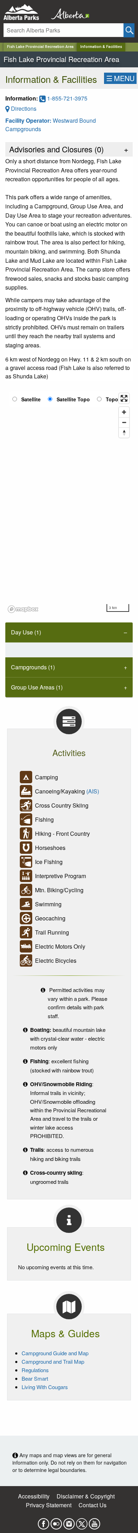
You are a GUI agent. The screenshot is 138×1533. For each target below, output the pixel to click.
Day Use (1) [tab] (26, 632)
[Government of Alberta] (68, 12)
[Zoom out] (124, 422)
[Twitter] (81, 1521)
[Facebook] (43, 1521)
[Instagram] (69, 1521)
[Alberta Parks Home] (26, 12)
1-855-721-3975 (66, 98)
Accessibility (34, 1496)
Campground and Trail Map (53, 1361)
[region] (69, 502)
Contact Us (93, 1505)
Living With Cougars (45, 1387)
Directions (23, 108)
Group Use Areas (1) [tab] (37, 687)
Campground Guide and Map (55, 1353)
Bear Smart (35, 1378)
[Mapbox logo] (23, 609)
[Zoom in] (124, 412)
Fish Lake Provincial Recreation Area (40, 46)
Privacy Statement (48, 1505)
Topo (112, 399)
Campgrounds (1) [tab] (33, 667)
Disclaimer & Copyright (86, 1496)
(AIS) (92, 791)
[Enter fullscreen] (124, 398)
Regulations (35, 1370)
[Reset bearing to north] (124, 432)
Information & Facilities (101, 46)
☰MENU (120, 78)
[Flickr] (56, 1521)
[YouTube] (94, 1521)
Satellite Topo (73, 399)
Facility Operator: (29, 120)
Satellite (31, 399)
